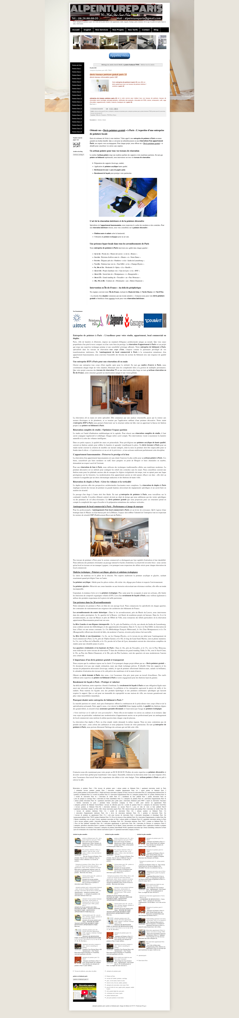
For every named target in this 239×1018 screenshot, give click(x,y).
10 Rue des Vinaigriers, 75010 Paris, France (106, 115)
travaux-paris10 (98, 113)
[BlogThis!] (112, 109)
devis (107, 111)
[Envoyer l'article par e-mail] (106, 109)
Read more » (93, 104)
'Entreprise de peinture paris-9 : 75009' (154, 908)
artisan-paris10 (101, 111)
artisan (96, 111)
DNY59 (133, 1006)
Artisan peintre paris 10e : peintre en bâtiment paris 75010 (92, 876)
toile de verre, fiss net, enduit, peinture (117, 983)
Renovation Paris (143, 960)
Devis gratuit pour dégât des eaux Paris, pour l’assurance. (123, 958)
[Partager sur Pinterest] (117, 109)
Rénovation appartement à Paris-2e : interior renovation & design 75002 (155, 931)
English (87, 30)
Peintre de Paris (111, 976)
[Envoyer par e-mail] (110, 109)
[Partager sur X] (113, 109)
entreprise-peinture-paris (134, 111)
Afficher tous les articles (148, 65)
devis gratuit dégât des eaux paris (115, 991)
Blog (156, 30)
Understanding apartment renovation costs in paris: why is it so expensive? (156, 919)
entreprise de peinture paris (114, 971)
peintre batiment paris (112, 995)
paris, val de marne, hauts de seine (116, 980)
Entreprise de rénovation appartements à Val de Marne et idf (152, 896)
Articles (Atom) (102, 120)
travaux (92, 113)
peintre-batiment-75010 (146, 111)
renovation (162, 111)
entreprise (111, 111)
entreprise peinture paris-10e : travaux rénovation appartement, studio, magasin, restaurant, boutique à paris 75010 (92, 932)
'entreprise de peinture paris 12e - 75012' (91, 958)
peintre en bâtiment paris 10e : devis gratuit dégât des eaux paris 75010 (91, 839)
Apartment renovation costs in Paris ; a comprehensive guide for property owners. (156, 872)
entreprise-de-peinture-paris (121, 111)
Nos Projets (118, 30)
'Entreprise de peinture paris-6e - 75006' (155, 850)
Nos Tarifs (133, 30)
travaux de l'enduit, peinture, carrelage (117, 978)
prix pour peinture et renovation (115, 998)
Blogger (144, 1006)
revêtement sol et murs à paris (114, 993)
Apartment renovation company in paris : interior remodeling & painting (91, 945)
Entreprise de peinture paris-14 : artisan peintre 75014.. (152, 862)
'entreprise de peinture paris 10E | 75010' (101, 70)
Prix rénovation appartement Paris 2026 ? (155, 942)
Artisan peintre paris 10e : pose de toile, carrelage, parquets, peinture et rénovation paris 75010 (92, 916)
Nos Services (101, 30)
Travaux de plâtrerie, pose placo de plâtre (85, 971)
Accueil (75, 30)
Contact (145, 30)
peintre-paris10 (155, 111)
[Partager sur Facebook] (115, 109)
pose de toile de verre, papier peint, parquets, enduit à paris (120, 988)
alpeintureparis (142, 955)
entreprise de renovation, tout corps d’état (118, 985)
